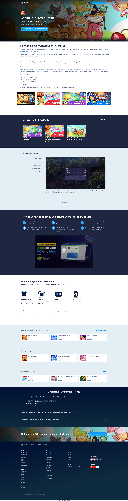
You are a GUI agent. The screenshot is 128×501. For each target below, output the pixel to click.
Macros (47, 460)
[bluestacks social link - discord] (91, 459)
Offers (22, 460)
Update (91, 452)
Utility (47, 476)
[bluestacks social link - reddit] (94, 459)
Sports (22, 485)
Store (56, 2)
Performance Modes (50, 468)
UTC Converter (49, 478)
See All (103, 119)
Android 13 (23, 464)
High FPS (48, 473)
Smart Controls (49, 465)
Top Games (23, 471)
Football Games (24, 488)
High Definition (49, 475)
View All (104, 371)
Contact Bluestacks (72, 455)
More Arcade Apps (28, 372)
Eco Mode (48, 462)
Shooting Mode (49, 454)
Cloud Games (24, 472)
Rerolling (48, 467)
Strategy (23, 487)
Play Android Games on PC (73, 464)
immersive (26, 51)
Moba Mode (48, 455)
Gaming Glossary (71, 468)
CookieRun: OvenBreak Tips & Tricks (36, 120)
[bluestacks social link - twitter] (100, 459)
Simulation (23, 484)
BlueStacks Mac (24, 454)
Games (42, 2)
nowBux (23, 462)
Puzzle (22, 479)
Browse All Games (101, 330)
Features (34, 2)
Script (47, 472)
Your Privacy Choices (65, 500)
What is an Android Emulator (74, 466)
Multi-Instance (49, 457)
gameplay (37, 71)
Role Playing (23, 482)
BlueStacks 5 (24, 455)
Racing (22, 480)
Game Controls (49, 452)
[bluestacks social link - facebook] (97, 459)
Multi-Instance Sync (50, 459)
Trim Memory (48, 470)
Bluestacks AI (24, 457)
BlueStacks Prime (24, 452)
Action (22, 474)
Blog (48, 2)
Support (71, 2)
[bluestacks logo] (25, 3)
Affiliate (64, 2)
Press (69, 459)
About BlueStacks (71, 452)
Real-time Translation (50, 464)
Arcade (23, 21)
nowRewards (24, 465)
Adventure (23, 476)
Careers (69, 457)
